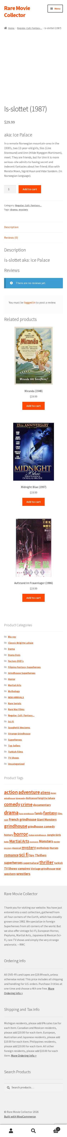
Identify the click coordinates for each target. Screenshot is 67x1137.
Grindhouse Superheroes (21, 673)
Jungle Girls (54, 835)
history (8, 835)
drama (14, 209)
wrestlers (23, 874)
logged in (29, 302)
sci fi (24, 855)
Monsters (46, 841)
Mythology (14, 691)
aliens (45, 792)
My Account (11, 1131)
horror (21, 834)
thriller (46, 862)
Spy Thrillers (37, 855)
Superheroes (15, 739)
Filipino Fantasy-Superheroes (24, 667)
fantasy (50, 812)
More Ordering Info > (24, 1055)
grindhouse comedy (41, 826)
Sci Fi (11, 721)
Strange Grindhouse (19, 733)
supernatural (31, 863)
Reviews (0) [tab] (11, 237)
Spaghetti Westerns (19, 727)
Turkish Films (15, 751)
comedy (12, 804)
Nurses (54, 848)
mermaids (34, 842)
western (10, 874)
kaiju (6, 841)
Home (11, 28)
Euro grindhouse (26, 813)
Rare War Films (16, 709)
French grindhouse (22, 819)
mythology (42, 848)
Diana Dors (14, 655)
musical (16, 848)
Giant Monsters (46, 820)
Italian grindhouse (37, 835)
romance (11, 855)
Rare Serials (14, 703)
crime (27, 804)
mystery (23, 209)
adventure (29, 792)
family (38, 813)
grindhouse (15, 826)
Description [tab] (11, 227)
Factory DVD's (16, 661)
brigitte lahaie (46, 798)
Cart (52, 1127)
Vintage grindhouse (43, 868)
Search (33, 1131)
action (11, 792)
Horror (11, 679)
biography (21, 798)
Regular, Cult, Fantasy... (29, 28)
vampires (24, 868)
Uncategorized (16, 763)
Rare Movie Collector (17, 11)
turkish (58, 863)
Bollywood (32, 798)
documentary (42, 805)
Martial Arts (14, 685)
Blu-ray (12, 636)
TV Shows (13, 757)
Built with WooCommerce (20, 1116)
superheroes (13, 862)
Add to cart (30, 189)
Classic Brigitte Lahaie (20, 642)
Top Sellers (14, 745)
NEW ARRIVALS (16, 697)
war (58, 868)
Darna (11, 648)
